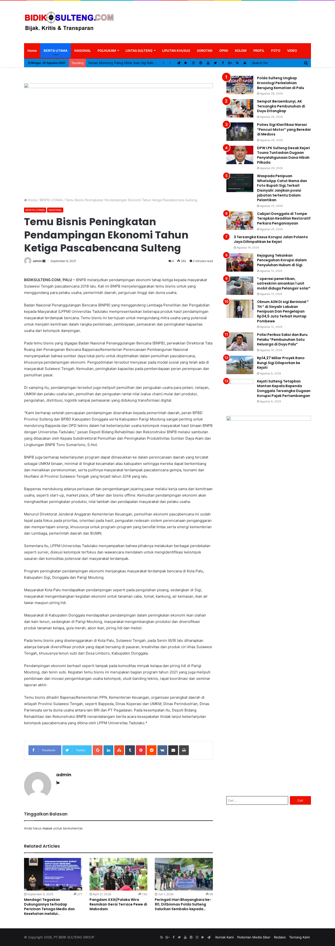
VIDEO (292, 51)
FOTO (275, 51)
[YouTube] (208, 63)
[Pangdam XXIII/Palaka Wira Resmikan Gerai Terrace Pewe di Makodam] (119, 874)
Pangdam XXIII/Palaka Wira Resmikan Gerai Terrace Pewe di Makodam (118, 904)
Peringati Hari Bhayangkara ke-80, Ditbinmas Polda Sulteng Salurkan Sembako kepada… (183, 904)
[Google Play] (186, 63)
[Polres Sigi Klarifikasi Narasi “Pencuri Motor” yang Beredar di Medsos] (239, 131)
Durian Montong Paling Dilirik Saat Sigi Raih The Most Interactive (137, 63)
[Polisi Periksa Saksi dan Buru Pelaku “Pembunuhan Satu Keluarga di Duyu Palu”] (239, 341)
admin (37, 261)
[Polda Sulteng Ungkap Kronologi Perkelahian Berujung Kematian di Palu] (239, 85)
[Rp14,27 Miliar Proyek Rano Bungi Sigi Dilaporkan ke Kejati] (239, 365)
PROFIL (258, 51)
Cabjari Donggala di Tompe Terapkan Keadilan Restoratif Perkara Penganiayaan (283, 218)
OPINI (223, 51)
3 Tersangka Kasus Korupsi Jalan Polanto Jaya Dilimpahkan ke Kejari (271, 239)
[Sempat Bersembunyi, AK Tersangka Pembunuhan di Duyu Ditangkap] (239, 108)
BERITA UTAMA (55, 51)
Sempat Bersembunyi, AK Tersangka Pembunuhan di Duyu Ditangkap (281, 106)
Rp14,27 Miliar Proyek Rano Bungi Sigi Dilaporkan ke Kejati (281, 362)
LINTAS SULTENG (139, 51)
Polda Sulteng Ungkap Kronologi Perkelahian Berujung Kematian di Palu (280, 83)
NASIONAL (82, 51)
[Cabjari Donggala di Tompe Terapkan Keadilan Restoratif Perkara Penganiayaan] (239, 220)
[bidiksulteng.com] (69, 22)
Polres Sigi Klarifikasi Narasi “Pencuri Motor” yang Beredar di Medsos (284, 129)
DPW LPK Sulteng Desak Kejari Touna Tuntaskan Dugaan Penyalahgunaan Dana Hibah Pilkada (283, 155)
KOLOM (240, 51)
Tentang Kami (299, 937)
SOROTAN (204, 51)
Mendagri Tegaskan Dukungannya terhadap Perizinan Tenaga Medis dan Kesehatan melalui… (49, 906)
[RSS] (237, 63)
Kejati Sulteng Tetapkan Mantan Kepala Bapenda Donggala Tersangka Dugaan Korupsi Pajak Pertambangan (283, 388)
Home (32, 51)
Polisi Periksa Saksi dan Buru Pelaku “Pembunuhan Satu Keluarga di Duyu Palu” (282, 339)
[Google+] (230, 63)
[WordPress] (200, 63)
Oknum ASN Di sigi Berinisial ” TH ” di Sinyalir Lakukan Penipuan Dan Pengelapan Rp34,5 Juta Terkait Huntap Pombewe (283, 311)
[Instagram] (193, 63)
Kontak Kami (224, 937)
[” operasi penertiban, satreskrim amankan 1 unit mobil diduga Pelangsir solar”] (239, 285)
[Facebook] (222, 63)
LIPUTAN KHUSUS (176, 51)
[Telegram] (178, 63)
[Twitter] (215, 63)
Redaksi (280, 937)
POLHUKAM (107, 51)
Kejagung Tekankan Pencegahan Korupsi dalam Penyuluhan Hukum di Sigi (282, 260)
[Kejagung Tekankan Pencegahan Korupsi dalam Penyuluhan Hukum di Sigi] (239, 262)
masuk (47, 828)
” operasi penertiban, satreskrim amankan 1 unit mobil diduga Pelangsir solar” (283, 283)
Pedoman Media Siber (254, 937)
